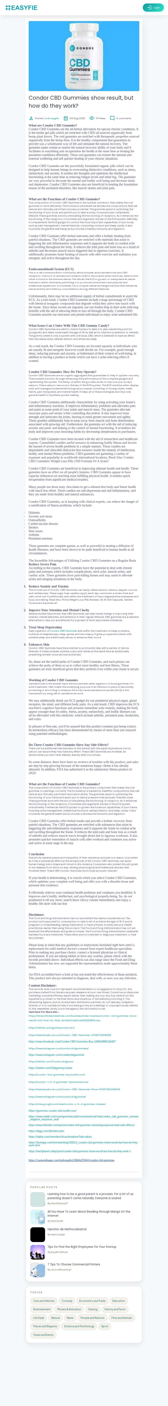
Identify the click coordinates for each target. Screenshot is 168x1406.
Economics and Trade (92, 1300)
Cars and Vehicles (44, 1300)
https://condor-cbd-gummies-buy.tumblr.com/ (57, 1074)
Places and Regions (45, 1326)
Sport (104, 1326)
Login (153, 7)
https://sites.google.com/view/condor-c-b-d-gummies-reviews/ (67, 1104)
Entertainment (41, 1309)
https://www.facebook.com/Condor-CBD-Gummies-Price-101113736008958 (74, 1089)
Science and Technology (79, 1326)
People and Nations (92, 1317)
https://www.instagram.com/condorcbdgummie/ (57, 1096)
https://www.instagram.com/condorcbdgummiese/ (59, 1048)
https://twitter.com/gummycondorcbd (51, 1027)
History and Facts (115, 1309)
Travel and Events (43, 1334)
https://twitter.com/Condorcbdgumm (51, 1061)
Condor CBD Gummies (63, 630)
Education (118, 1300)
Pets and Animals (121, 1317)
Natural (55, 1317)
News (70, 1317)
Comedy (67, 1300)
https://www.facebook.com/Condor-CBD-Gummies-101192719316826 (70, 1035)
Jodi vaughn (51, 118)
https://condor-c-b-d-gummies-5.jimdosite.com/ (59, 1082)
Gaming (93, 1309)
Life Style (38, 1317)
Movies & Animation (69, 1309)
